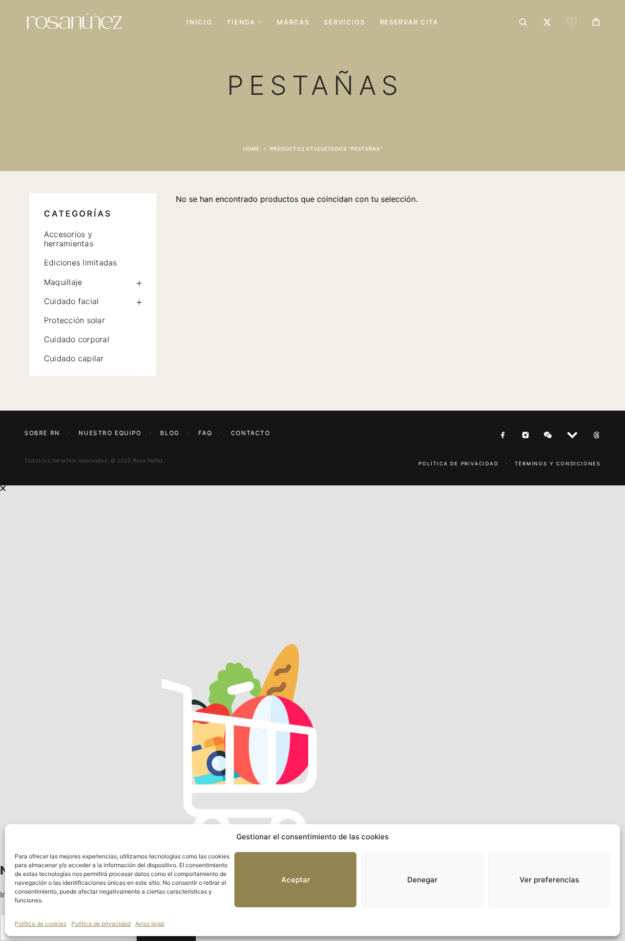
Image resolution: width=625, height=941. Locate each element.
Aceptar (295, 879)
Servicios (344, 22)
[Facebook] (503, 435)
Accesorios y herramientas (68, 238)
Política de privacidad (100, 923)
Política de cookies (40, 923)
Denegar (422, 879)
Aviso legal (150, 923)
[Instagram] (525, 435)
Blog (169, 433)
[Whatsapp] (548, 435)
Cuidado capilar (74, 358)
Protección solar (74, 320)
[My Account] (547, 22)
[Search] (523, 22)
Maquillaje (63, 282)
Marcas (293, 22)
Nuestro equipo (110, 433)
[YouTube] (572, 435)
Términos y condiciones (558, 463)
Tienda (241, 22)
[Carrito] (596, 23)
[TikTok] (596, 435)
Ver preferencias (549, 879)
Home (251, 149)
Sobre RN (42, 433)
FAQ (205, 433)
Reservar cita (409, 22)
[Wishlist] (571, 24)
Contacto (251, 433)
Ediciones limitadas (80, 262)
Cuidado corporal (76, 339)
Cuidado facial (71, 301)
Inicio (199, 22)
